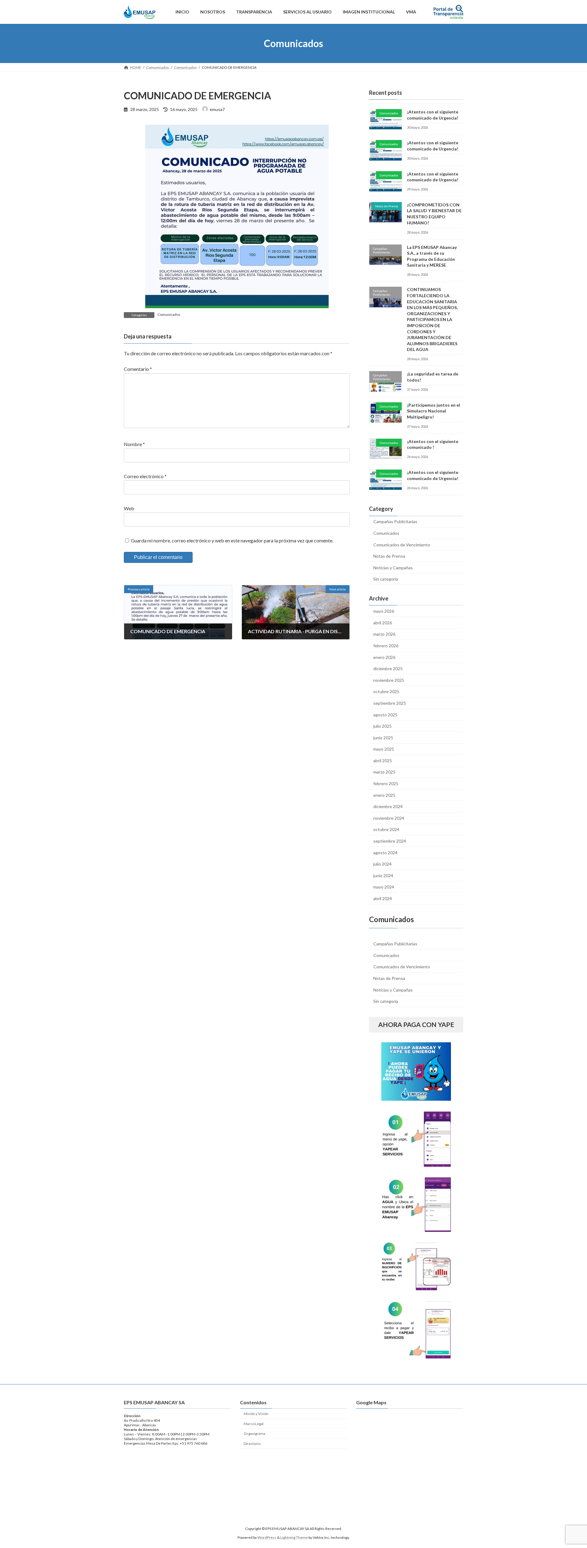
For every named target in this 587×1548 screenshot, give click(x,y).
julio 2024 (382, 863)
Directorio (252, 1443)
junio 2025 (383, 737)
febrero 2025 (385, 783)
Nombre (134, 444)
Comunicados (168, 314)
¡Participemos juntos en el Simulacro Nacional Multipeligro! (433, 410)
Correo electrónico (145, 476)
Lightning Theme (294, 1537)
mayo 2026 (383, 611)
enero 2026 (384, 657)
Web (129, 508)
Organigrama (254, 1433)
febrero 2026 (385, 645)
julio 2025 (382, 726)
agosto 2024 (385, 852)
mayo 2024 (383, 886)
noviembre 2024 (388, 818)
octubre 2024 (386, 829)
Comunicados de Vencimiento (401, 544)
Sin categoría (385, 579)
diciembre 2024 (388, 806)
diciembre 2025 (388, 668)
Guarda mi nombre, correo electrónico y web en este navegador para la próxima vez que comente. (232, 540)
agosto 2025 (385, 714)
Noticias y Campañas (393, 567)
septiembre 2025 (389, 703)
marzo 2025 (384, 771)
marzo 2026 (384, 634)
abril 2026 (382, 622)
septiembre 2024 (389, 841)
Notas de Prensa (389, 556)
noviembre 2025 (388, 680)
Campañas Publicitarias (395, 521)
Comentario (138, 369)
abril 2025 (382, 760)
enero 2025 (384, 795)
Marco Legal (254, 1423)
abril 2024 (382, 898)
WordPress (266, 1537)
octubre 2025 (386, 691)
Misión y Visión (256, 1413)
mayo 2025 (383, 749)
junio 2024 (383, 875)
